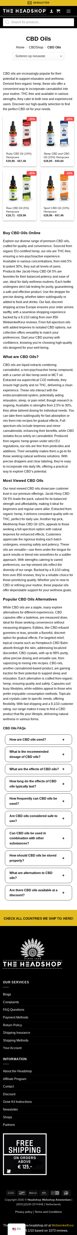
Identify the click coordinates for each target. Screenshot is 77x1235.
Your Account (12, 1048)
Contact (8, 1086)
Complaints (11, 1002)
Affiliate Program (14, 1078)
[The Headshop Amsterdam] (24, 11)
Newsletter (10, 1109)
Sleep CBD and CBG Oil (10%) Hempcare (56, 155)
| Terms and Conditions (47, 1211)
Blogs (7, 994)
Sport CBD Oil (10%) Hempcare (56, 210)
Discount (9, 1094)
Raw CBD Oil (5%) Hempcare (17, 210)
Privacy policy (23, 1211)
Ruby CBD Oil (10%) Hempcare (19, 155)
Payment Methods (15, 1017)
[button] (58, 11)
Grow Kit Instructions (17, 1101)
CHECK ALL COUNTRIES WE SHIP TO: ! (38, 918)
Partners (9, 1124)
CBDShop (36, 47)
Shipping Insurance (16, 1032)
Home (20, 47)
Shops (7, 1117)
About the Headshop (17, 1071)
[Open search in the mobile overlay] (38, 22)
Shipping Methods (15, 1040)
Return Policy (12, 1025)
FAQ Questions (13, 1009)
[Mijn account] (52, 11)
